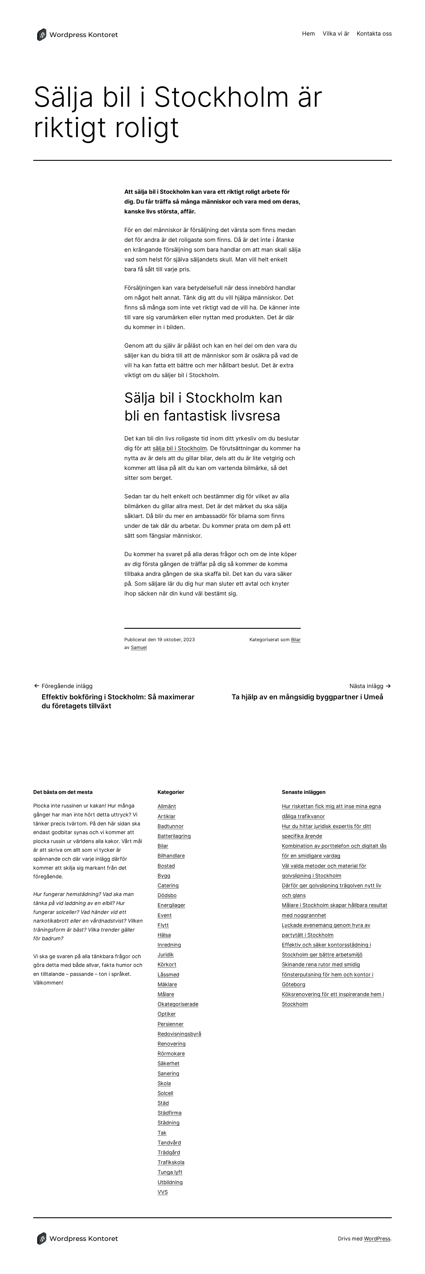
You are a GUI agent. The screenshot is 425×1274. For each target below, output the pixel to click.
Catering (168, 885)
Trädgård (169, 1152)
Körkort (167, 964)
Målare (166, 994)
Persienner (171, 1024)
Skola (164, 1083)
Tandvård (169, 1143)
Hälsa (164, 935)
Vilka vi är (336, 33)
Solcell (165, 1093)
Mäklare (167, 984)
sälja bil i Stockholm (180, 448)
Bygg (164, 876)
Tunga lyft (170, 1172)
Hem (308, 33)
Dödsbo (167, 895)
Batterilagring (174, 836)
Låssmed (168, 974)
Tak (162, 1133)
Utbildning (170, 1182)
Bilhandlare (171, 856)
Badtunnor (171, 826)
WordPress (377, 1239)
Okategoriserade (178, 1004)
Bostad (166, 866)
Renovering (172, 1044)
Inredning (169, 945)
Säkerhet (169, 1063)
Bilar (296, 639)
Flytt (163, 925)
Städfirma (170, 1113)
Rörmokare (171, 1053)
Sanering (168, 1073)
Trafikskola (171, 1162)
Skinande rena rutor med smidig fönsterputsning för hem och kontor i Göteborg (327, 974)
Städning (169, 1123)
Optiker (167, 1014)
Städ (163, 1103)
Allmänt (167, 806)
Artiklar (166, 816)
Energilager (171, 905)
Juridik (166, 955)
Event (165, 915)
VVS (163, 1192)
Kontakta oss (374, 33)
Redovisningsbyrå (179, 1034)
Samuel (139, 647)
